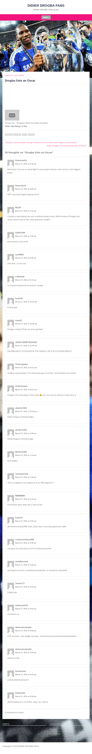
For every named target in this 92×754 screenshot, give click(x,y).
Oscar (31, 135)
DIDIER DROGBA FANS (46, 5)
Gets (24, 135)
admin (21, 75)
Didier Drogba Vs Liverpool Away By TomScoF (66, 146)
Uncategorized (55, 734)
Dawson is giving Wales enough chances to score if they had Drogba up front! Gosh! (41, 143)
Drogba (9, 135)
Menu (46, 17)
